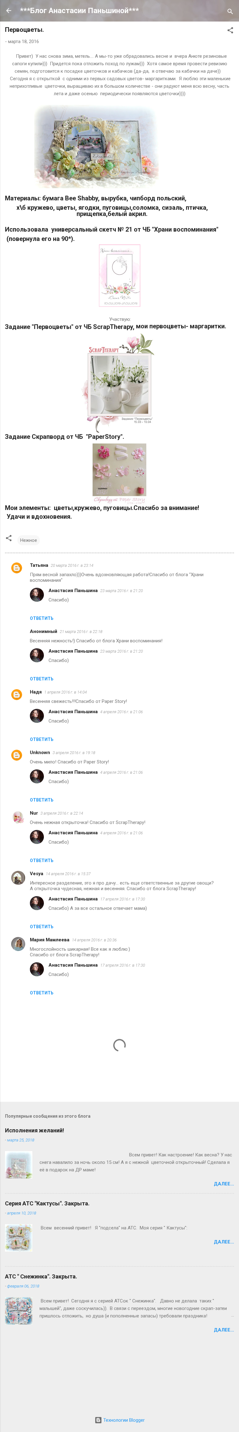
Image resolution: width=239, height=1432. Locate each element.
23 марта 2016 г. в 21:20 (121, 590)
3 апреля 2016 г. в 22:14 (61, 813)
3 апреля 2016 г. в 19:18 (74, 752)
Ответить (42, 618)
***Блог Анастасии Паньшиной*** (79, 10)
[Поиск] (230, 12)
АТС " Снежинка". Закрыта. (41, 1276)
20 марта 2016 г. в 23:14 (72, 565)
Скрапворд (49, 436)
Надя (36, 692)
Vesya (36, 873)
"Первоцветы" (53, 327)
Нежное (28, 540)
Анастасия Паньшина (73, 590)
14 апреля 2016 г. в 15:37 (68, 873)
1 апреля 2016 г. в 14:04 (65, 692)
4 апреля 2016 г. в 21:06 (121, 711)
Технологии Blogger (123, 1420)
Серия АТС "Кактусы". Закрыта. (47, 1203)
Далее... (224, 1184)
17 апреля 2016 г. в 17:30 (122, 899)
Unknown (40, 752)
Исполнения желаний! (34, 1130)
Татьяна (39, 565)
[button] (230, 31)
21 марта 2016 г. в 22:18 (81, 631)
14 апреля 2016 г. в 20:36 (94, 940)
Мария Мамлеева (49, 940)
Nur (34, 813)
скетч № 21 (115, 229)
